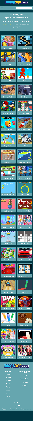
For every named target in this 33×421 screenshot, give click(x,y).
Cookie (25, 376)
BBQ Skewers (8, 162)
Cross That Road (8, 178)
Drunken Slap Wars (25, 64)
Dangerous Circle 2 (25, 195)
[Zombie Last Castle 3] (8, 111)
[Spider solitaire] (25, 322)
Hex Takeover (8, 129)
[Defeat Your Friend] (8, 306)
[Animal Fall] (8, 241)
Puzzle (8, 393)
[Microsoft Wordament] (25, 143)
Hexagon (25, 292)
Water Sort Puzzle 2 (25, 162)
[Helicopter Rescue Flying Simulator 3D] (25, 127)
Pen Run (8, 325)
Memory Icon (25, 243)
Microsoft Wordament (25, 146)
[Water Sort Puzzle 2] (25, 159)
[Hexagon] (25, 290)
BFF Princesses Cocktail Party (10, 341)
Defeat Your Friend (8, 309)
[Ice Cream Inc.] (8, 208)
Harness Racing (8, 97)
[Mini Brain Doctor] (8, 355)
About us (25, 382)
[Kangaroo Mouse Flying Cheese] (8, 192)
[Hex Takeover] (8, 127)
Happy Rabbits (8, 146)
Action (8, 390)
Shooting (8, 377)
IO (8, 400)
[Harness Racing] (8, 94)
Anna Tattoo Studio (8, 48)
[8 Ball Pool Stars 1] (8, 273)
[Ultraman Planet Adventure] (25, 306)
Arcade (8, 384)
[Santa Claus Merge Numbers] (25, 111)
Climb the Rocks (25, 211)
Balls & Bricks (25, 48)
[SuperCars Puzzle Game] (25, 257)
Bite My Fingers (24, 341)
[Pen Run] (8, 322)
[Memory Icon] (25, 241)
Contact (24, 385)
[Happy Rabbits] (8, 143)
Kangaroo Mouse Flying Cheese (10, 195)
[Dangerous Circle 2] (25, 192)
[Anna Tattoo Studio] (8, 45)
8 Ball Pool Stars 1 (8, 276)
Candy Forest (8, 260)
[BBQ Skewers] (8, 159)
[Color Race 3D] (25, 78)
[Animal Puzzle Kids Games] (25, 273)
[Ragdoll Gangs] (8, 62)
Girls (8, 396)
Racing (8, 387)
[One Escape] (25, 94)
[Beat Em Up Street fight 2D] (25, 176)
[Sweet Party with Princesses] (25, 225)
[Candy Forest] (8, 257)
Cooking (8, 380)
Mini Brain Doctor (8, 357)
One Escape (24, 97)
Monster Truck (8, 292)
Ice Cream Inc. (8, 211)
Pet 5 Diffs (8, 81)
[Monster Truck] (8, 290)
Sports (8, 374)
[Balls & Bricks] (25, 45)
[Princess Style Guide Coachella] (25, 355)
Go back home (8, 25)
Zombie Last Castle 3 (8, 113)
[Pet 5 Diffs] (8, 78)
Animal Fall (8, 243)
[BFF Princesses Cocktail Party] (8, 339)
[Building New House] (8, 225)
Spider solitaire (24, 325)
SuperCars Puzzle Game (25, 260)
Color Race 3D (24, 81)
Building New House (8, 227)
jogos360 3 (16, 406)
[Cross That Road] (8, 176)
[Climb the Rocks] (25, 208)
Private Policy (24, 379)
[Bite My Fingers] (25, 339)
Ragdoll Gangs (8, 64)
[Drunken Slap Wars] (25, 62)
